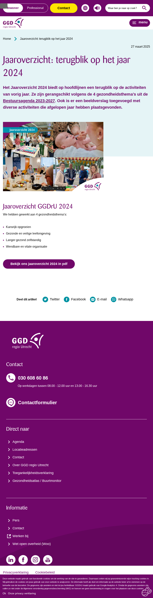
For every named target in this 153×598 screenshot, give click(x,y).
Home (7, 38)
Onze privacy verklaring (22, 593)
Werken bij (20, 536)
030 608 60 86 (33, 378)
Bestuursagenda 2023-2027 (29, 100)
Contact (63, 8)
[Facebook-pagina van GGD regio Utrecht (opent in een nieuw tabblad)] (23, 559)
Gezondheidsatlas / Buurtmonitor (37, 481)
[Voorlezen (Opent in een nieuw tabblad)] (97, 8)
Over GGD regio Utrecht (31, 465)
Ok (4, 593)
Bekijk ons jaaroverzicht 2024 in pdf (38, 264)
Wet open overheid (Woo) (32, 544)
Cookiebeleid (45, 572)
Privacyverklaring (16, 572)
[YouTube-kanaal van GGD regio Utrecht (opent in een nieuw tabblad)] (47, 559)
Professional (35, 8)
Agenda (18, 442)
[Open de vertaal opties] (84, 8)
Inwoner (13, 8)
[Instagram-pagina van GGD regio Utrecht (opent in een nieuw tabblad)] (35, 559)
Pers (16, 520)
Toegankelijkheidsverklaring (33, 473)
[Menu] (3, 6)
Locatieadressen (25, 449)
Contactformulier (37, 402)
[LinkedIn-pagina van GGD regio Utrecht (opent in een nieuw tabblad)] (10, 559)
